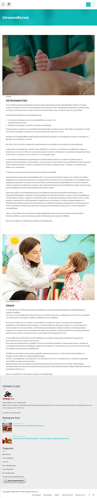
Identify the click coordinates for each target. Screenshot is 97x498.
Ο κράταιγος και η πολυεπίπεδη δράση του (28, 425)
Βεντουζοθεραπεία (8, 465)
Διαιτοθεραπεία (7, 469)
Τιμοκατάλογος (67, 495)
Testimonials (36, 495)
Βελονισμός (6, 454)
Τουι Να (5, 462)
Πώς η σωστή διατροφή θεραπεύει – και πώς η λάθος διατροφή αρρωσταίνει (41, 438)
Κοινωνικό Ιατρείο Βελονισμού (13, 476)
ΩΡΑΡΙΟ (57, 495)
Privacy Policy (80, 495)
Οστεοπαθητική (7, 458)
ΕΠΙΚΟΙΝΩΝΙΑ (48, 495)
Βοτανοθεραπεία (8, 473)
